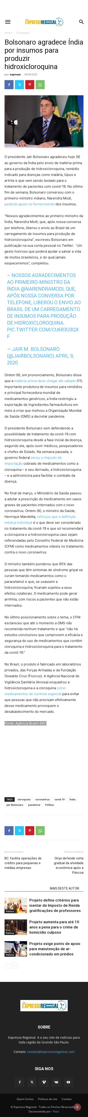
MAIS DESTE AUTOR (64, 888)
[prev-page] (7, 966)
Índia (72, 799)
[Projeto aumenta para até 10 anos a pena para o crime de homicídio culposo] (16, 927)
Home (8, 33)
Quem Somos (25, 1099)
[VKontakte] (56, 1082)
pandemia (34, 804)
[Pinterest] (29, 84)
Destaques (23, 33)
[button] (7, 22)
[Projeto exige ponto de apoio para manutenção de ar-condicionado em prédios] (16, 949)
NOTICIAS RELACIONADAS (25, 888)
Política (49, 804)
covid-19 (60, 799)
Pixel (56, 1111)
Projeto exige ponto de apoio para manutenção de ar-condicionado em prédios (54, 948)
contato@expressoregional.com (50, 1052)
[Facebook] (9, 84)
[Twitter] (19, 84)
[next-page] (14, 966)
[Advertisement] (44, 8)
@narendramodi (42, 289)
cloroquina (24, 799)
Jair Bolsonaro (15, 804)
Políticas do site (47, 1099)
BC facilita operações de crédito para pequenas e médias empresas (23, 863)
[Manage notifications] (77, 1107)
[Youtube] (68, 1082)
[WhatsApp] (40, 84)
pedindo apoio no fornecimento (30, 204)
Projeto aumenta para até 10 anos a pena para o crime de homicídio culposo (54, 927)
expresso (15, 74)
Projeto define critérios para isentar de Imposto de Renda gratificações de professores (55, 905)
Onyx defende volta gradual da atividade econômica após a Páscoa (68, 865)
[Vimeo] (44, 1082)
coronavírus (42, 799)
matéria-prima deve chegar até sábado (45, 381)
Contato (67, 1099)
